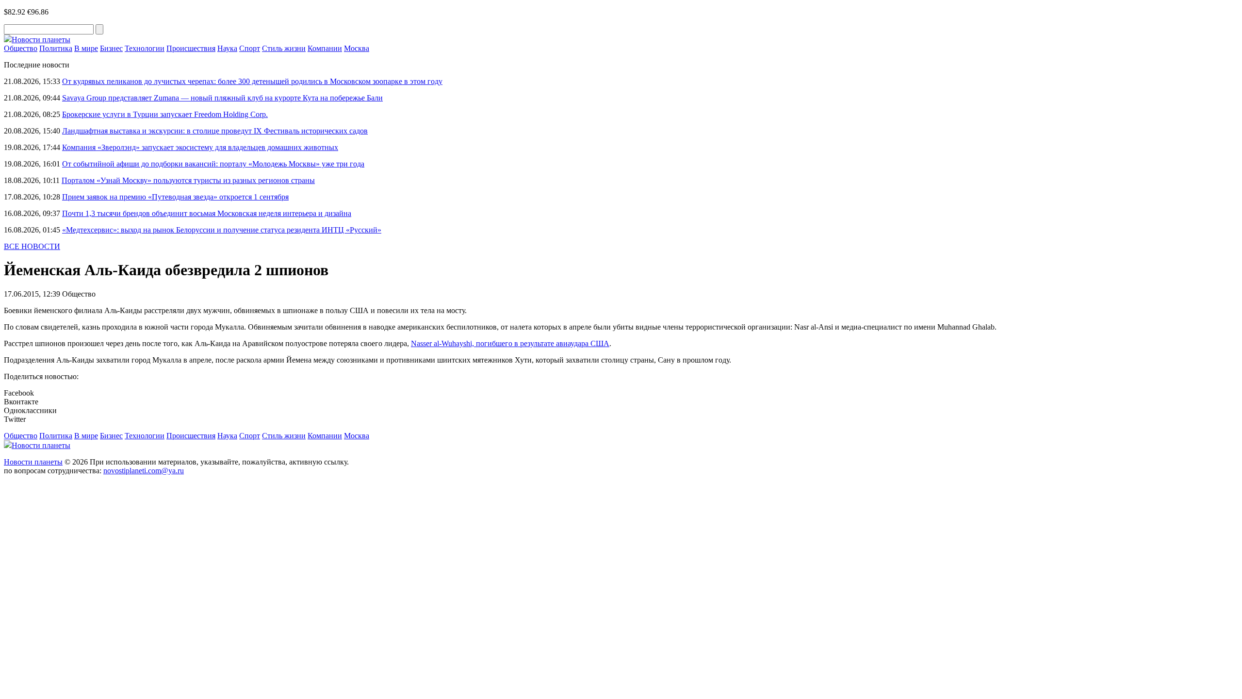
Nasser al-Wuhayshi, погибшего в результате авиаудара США (510, 343)
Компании (325, 48)
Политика (55, 48)
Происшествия (190, 48)
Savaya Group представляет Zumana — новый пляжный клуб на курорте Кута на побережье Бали (222, 98)
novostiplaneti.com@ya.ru (143, 470)
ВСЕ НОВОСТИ (32, 246)
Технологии (144, 48)
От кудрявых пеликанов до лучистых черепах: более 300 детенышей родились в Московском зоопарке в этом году (252, 81)
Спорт (249, 48)
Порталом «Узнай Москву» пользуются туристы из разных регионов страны (188, 180)
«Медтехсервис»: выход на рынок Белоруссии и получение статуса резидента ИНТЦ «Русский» (221, 230)
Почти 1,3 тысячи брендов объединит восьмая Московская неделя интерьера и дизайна (206, 213)
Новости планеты (33, 462)
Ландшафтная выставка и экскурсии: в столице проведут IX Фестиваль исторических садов (215, 131)
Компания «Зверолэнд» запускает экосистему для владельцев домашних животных (200, 147)
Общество (20, 48)
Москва (356, 48)
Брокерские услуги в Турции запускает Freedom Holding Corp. (165, 114)
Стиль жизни (284, 48)
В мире (86, 48)
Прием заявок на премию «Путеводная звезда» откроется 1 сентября (175, 197)
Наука (227, 48)
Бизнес (111, 48)
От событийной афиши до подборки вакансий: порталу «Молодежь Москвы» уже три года (213, 164)
